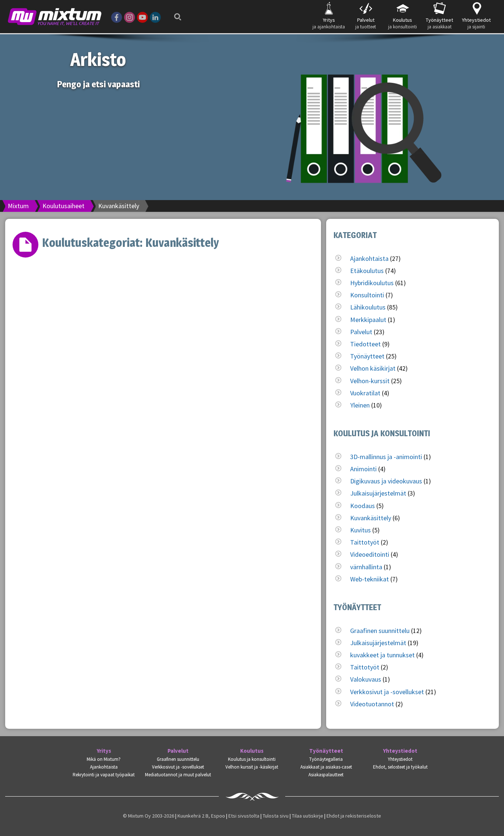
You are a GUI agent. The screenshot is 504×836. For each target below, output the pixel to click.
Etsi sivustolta (243, 815)
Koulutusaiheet (63, 206)
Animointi (363, 469)
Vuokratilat (365, 393)
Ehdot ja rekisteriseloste (354, 815)
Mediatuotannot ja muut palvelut (178, 775)
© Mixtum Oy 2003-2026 (148, 815)
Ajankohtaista (369, 258)
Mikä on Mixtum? (104, 759)
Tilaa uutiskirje (307, 815)
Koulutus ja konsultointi (252, 759)
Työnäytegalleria (326, 759)
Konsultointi (367, 295)
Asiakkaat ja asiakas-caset (326, 767)
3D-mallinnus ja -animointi (386, 456)
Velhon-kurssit (370, 381)
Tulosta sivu (276, 815)
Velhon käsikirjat (373, 368)
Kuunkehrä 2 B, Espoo (201, 815)
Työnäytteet (367, 356)
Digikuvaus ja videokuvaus (386, 481)
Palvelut (361, 332)
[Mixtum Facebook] (116, 16)
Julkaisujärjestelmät (378, 493)
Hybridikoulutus (372, 283)
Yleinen (360, 405)
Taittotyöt (364, 542)
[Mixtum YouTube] (142, 16)
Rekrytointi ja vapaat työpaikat (104, 775)
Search (175, 12)
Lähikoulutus (368, 307)
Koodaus (362, 505)
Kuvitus (360, 530)
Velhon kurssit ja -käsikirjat (251, 767)
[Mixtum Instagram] (129, 16)
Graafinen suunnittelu (380, 630)
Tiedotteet (365, 344)
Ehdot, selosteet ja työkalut (400, 767)
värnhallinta (366, 567)
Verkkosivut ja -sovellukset (387, 692)
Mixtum (18, 206)
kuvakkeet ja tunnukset (382, 655)
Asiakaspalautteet (326, 775)
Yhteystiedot (400, 750)
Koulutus (251, 750)
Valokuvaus (365, 679)
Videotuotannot (372, 704)
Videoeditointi (369, 554)
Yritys (104, 750)
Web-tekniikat (369, 579)
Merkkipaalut (368, 319)
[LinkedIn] (155, 16)
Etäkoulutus (367, 270)
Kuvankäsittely (370, 518)
